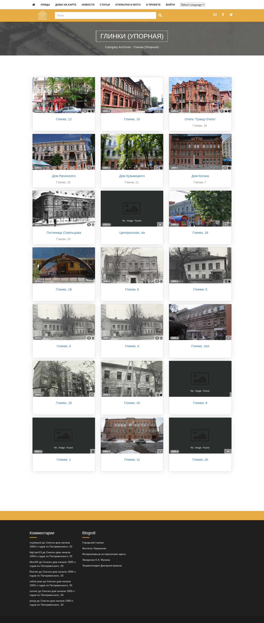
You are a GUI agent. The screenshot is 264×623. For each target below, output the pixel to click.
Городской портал (93, 542)
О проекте (153, 4)
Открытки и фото (128, 4)
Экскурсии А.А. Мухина (96, 559)
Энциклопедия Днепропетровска (102, 565)
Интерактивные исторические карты (104, 554)
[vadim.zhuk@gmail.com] (215, 14)
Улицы (45, 4)
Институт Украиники (94, 548)
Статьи (105, 4)
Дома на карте (65, 4)
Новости (88, 4)
